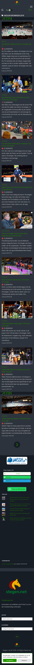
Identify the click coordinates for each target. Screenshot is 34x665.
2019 (7, 18)
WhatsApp (8, 477)
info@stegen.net (7, 600)
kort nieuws (5, 231)
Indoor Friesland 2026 (7, 564)
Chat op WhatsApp (18, 489)
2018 (7, 393)
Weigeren (24, 660)
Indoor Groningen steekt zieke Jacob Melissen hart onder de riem (14, 234)
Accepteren (10, 660)
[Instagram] (31, 10)
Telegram (8, 480)
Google (18, 473)
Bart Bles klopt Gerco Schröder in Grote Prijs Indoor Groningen (15, 98)
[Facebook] (29, 10)
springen (4, 95)
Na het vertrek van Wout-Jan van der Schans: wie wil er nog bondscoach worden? (19, 499)
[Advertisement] (17, 540)
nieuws (4, 41)
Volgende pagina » (17, 445)
